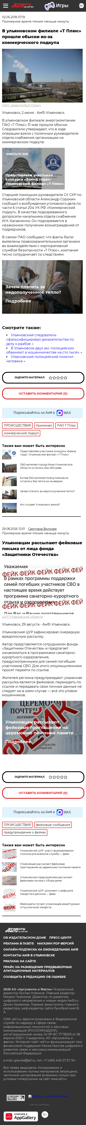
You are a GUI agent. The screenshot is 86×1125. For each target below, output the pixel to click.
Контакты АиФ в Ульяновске (29, 955)
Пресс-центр (60, 937)
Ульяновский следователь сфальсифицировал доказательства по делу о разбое (40, 339)
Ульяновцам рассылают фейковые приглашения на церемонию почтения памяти (39, 727)
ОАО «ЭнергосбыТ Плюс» (21, 105)
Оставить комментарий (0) (43, 393)
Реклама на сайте (19, 961)
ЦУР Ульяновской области (22, 617)
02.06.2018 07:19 (13, 17)
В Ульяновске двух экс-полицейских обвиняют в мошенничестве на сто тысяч (42, 350)
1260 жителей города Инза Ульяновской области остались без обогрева (46, 466)
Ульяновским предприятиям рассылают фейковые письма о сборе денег (46, 879)
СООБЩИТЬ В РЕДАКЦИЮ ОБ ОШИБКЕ (34, 977)
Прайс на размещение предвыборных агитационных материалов (37, 969)
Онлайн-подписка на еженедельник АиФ (40, 949)
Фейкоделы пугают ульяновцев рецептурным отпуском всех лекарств (50, 905)
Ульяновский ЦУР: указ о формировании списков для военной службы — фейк (46, 852)
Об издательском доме (24, 937)
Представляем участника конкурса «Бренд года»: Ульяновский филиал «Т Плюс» (48, 453)
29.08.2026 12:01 (13, 529)
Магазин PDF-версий (55, 943)
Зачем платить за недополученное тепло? (33, 289)
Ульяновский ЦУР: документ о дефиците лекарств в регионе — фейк (46, 892)
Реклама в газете (18, 943)
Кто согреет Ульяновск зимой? (40, 504)
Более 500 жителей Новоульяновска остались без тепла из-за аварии (44, 479)
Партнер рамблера (39, 1104)
